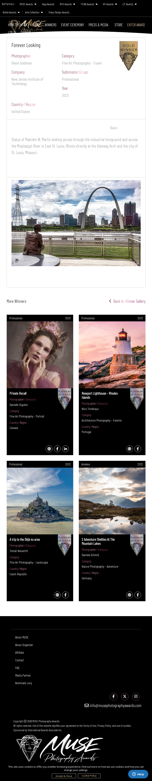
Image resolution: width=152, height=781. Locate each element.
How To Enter (17, 24)
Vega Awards (48, 4)
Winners (51, 24)
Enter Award (136, 24)
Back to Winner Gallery (129, 301)
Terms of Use (89, 725)
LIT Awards (128, 4)
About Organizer (24, 645)
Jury (35, 24)
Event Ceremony (72, 24)
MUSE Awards (27, 4)
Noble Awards (10, 12)
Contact (19, 660)
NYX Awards (66, 4)
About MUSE (22, 637)
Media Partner (23, 675)
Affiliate (19, 652)
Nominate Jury (23, 683)
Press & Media (98, 24)
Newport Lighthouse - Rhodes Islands (100, 395)
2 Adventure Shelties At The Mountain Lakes (98, 541)
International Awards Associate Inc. (45, 730)
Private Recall (18, 393)
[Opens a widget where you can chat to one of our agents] (138, 774)
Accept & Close (64, 776)
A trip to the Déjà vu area (25, 539)
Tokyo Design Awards (58, 12)
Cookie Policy (89, 775)
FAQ (17, 668)
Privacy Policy (104, 725)
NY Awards (108, 4)
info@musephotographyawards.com (115, 705)
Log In (12, 32)
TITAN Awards (88, 4)
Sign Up (26, 32)
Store (119, 24)
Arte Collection (32, 12)
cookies (127, 725)
